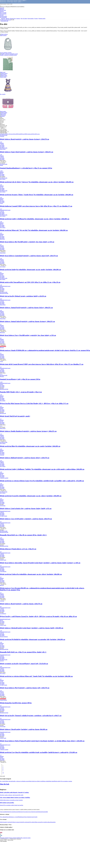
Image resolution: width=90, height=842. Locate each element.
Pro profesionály (26, 822)
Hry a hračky (2, 781)
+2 (0, 374)
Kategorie (9, 19)
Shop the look (4, 784)
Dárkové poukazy (16, 822)
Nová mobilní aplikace (46, 822)
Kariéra (21, 822)
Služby (1, 822)
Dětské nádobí (51, 781)
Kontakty (5, 822)
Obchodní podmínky (4, 837)
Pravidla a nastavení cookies (25, 837)
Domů (1, 19)
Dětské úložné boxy (33, 781)
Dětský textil (39, 781)
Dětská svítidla (45, 781)
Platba (19, 816)
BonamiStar (53, 822)
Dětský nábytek (8, 781)
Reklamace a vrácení (13, 816)
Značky (10, 822)
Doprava (7, 816)
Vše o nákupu (3, 816)
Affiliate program (37, 822)
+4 (1, 426)
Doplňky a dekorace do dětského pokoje (20, 781)
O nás (8, 822)
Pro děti (6, 21)
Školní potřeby (57, 781)
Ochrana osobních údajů (14, 837)
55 (3, 772)
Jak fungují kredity (33, 816)
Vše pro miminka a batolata (66, 781)
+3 (1, 374)
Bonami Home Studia (25, 816)
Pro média (32, 822)
